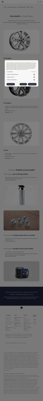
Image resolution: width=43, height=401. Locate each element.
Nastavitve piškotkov (10, 84)
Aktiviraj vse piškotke (32, 84)
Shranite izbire (23, 84)
